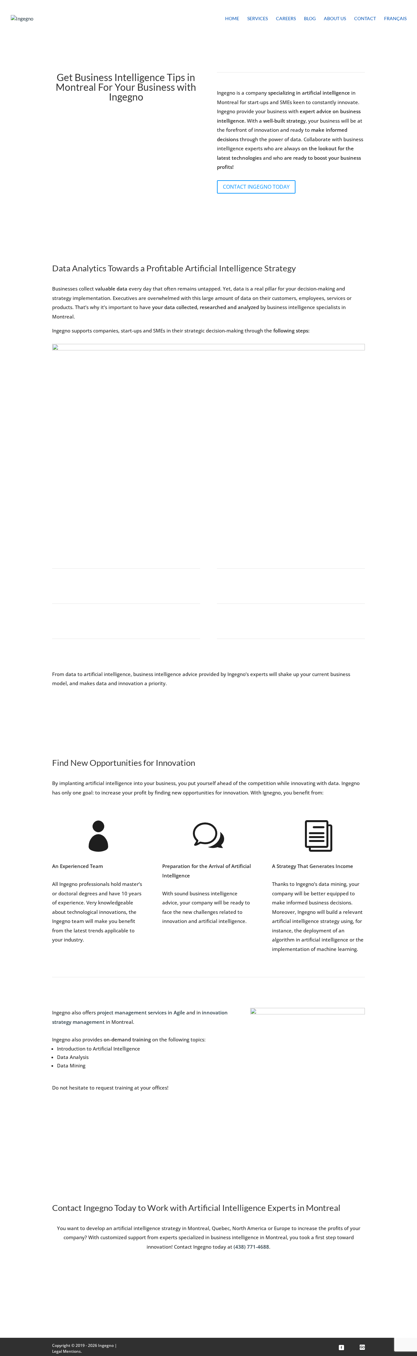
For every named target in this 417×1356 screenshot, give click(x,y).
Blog (310, 18)
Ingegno (106, 1345)
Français (395, 18)
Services (257, 18)
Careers (286, 18)
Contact (365, 18)
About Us (335, 18)
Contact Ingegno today (256, 186)
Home (232, 18)
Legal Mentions (66, 1351)
